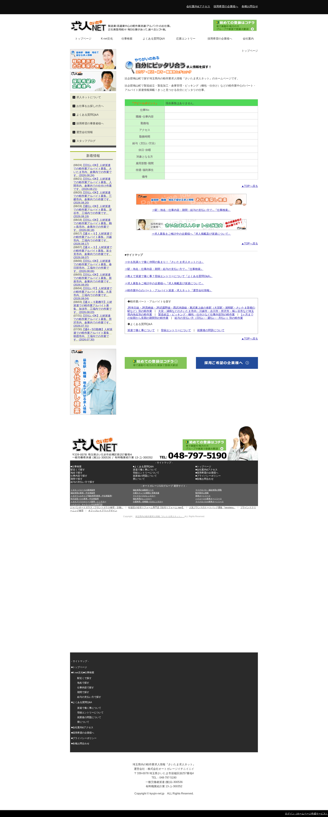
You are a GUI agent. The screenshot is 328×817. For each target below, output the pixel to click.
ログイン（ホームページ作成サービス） (306, 813)
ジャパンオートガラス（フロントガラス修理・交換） (96, 507)
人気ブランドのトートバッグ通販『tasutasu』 (212, 507)
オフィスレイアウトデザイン (102, 510)
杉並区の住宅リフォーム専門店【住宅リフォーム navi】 (156, 507)
